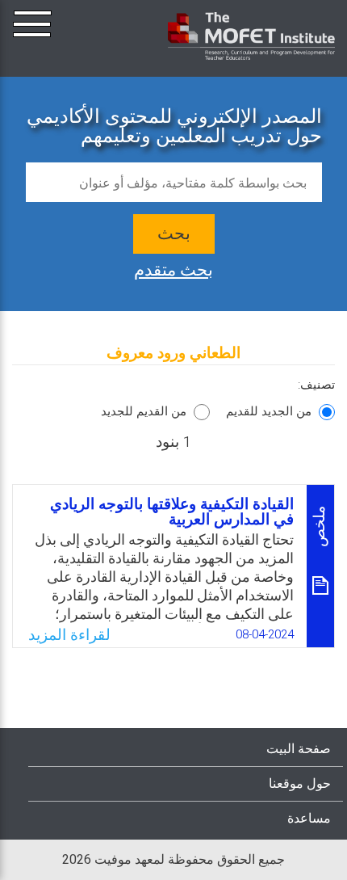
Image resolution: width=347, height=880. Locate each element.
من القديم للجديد (143, 411)
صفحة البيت (298, 749)
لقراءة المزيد (69, 635)
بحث (173, 233)
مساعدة (309, 818)
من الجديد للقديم (268, 411)
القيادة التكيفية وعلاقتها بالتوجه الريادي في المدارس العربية (172, 512)
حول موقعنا (300, 784)
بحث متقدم (173, 268)
